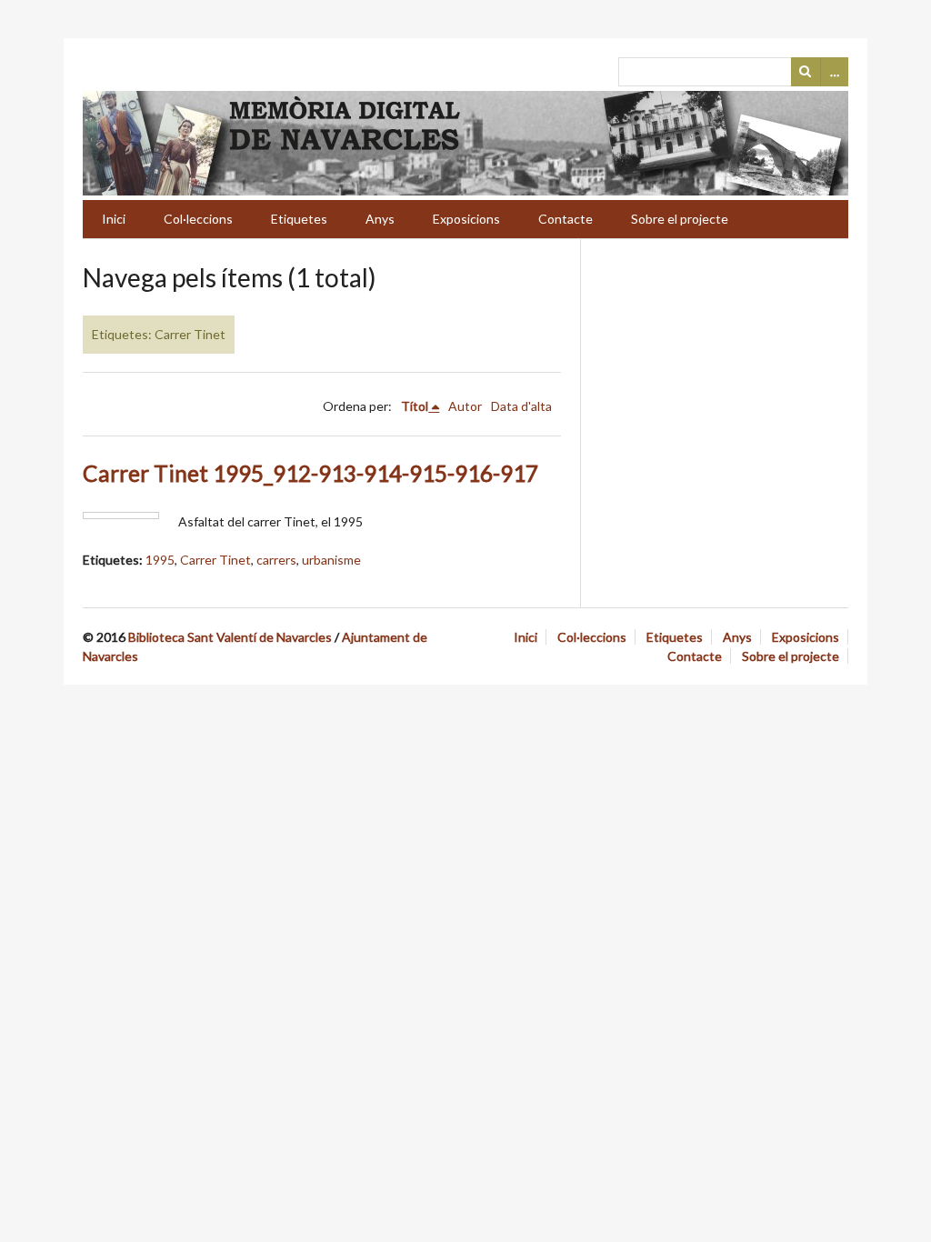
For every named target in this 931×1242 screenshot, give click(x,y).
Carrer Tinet (215, 559)
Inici (113, 218)
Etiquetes (299, 218)
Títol (414, 406)
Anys (380, 218)
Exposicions (466, 218)
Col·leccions (198, 218)
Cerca (805, 71)
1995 (160, 559)
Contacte (565, 218)
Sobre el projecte (679, 218)
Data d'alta (521, 406)
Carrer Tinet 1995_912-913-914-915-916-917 (310, 473)
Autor (465, 406)
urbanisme (331, 559)
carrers (276, 559)
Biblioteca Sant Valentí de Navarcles (230, 637)
